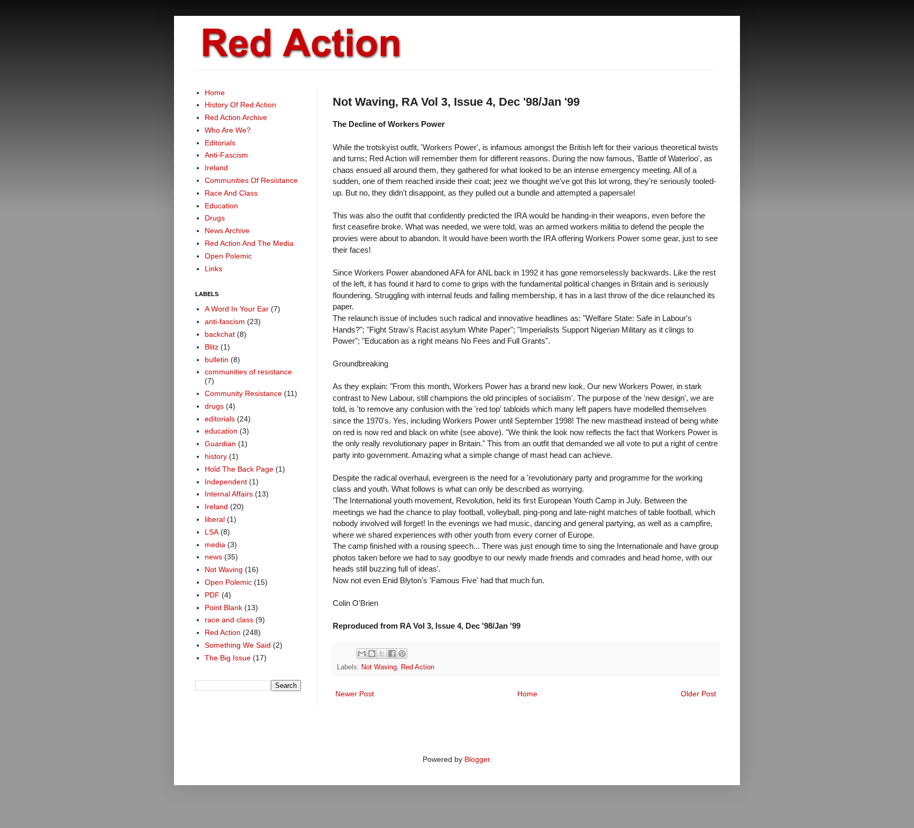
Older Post (698, 693)
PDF (212, 595)
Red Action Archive (236, 117)
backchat (220, 334)
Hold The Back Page (239, 469)
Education (221, 205)
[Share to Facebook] (392, 653)
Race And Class (231, 193)
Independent (226, 481)
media (215, 544)
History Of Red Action (240, 104)
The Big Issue (228, 658)
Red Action (417, 667)
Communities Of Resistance (251, 180)
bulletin (217, 359)
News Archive (227, 230)
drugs (214, 406)
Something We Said (238, 645)
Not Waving (379, 667)
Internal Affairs (229, 494)
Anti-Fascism (226, 155)
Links (213, 268)
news (213, 557)
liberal (215, 519)
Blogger (477, 759)
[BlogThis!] (372, 653)
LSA (211, 532)
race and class (229, 619)
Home (527, 693)
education (221, 431)
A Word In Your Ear (237, 309)
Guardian (220, 443)
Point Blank (223, 607)
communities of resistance (248, 371)
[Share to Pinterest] (402, 653)
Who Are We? (228, 130)
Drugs (215, 218)
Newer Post (354, 693)
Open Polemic (228, 256)
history (216, 456)
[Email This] (362, 653)
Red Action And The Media (249, 243)
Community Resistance (243, 393)
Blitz (211, 347)
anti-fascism (225, 321)
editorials (220, 419)
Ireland (216, 167)
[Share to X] (382, 653)
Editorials (220, 143)
